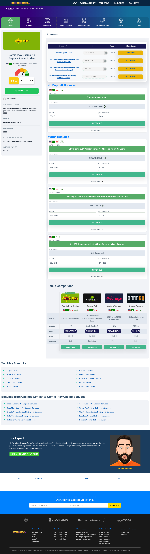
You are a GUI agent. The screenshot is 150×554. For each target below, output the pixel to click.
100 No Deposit (104, 537)
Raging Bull (92, 306)
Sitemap (124, 534)
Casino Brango (136, 306)
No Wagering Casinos (84, 537)
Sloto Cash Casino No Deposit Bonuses (23, 416)
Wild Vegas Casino (87, 374)
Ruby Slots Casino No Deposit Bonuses (23, 408)
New (75, 3)
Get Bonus (130, 53)
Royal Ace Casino (14, 374)
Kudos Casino (85, 383)
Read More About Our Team (24, 454)
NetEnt (34, 534)
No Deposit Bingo (60, 532)
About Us (97, 550)
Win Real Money (88, 3)
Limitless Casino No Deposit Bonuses (94, 416)
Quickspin (35, 541)
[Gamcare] (59, 519)
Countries (119, 3)
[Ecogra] (124, 520)
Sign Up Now (114, 505)
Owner (6, 119)
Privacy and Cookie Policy (120, 550)
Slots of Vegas (114, 306)
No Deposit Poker (60, 534)
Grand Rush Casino (87, 387)
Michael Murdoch (125, 468)
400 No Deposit (104, 541)
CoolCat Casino (13, 378)
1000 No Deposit (104, 543)
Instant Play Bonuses (83, 539)
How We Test (88, 550)
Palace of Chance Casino (90, 378)
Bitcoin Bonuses (82, 532)
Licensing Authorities (12, 137)
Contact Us (125, 532)
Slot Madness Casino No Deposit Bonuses (96, 412)
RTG (33, 537)
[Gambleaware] (91, 520)
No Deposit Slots (60, 539)
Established (8, 128)
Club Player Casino (14, 383)
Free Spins (104, 3)
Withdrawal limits (11, 105)
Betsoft (34, 539)
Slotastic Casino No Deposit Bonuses (22, 420)
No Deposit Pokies (61, 537)
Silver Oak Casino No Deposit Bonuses (95, 408)
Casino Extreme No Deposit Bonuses (22, 404)
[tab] (10, 22)
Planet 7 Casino (85, 370)
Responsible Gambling (74, 550)
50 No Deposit (104, 534)
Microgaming (37, 532)
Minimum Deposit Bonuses (86, 534)
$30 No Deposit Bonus (64, 53)
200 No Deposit (104, 539)
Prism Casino (12, 387)
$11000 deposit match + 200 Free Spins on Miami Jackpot (63, 77)
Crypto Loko (12, 370)
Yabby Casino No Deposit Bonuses (93, 404)
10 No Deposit (104, 532)
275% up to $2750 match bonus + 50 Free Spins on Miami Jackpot (64, 69)
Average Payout (10, 147)
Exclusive (134, 3)
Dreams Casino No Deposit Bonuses (94, 420)
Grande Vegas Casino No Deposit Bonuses (24, 412)
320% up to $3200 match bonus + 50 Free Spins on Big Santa (64, 61)
